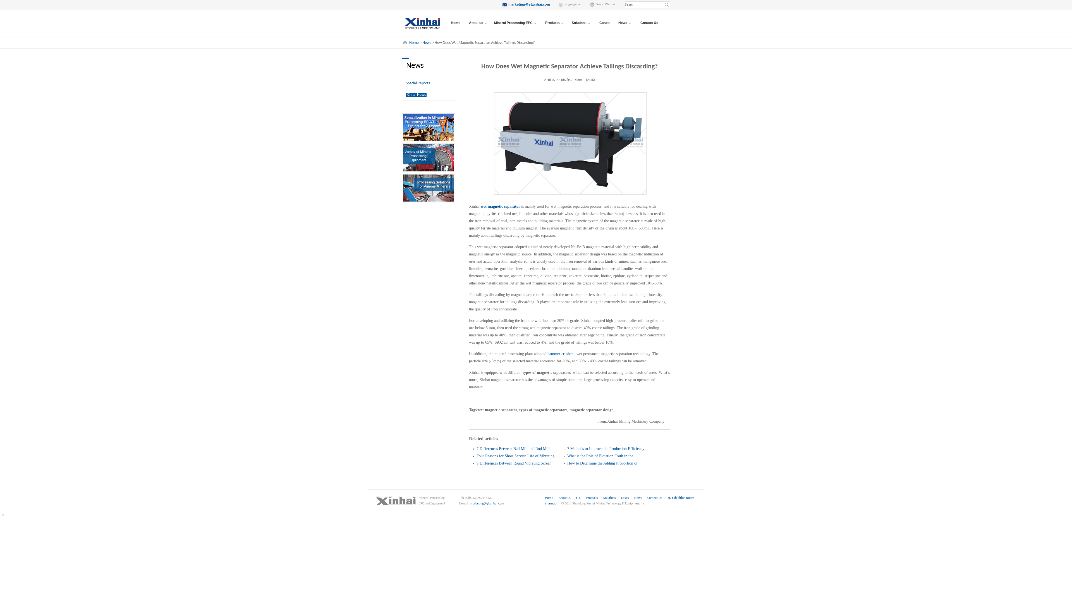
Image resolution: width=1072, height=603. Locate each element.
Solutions (610, 498)
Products (592, 498)
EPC (579, 498)
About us (565, 498)
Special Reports (418, 83)
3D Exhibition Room (680, 498)
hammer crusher (560, 354)
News (426, 43)
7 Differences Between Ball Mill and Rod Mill (513, 449)
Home (455, 23)
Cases (604, 23)
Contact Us (649, 23)
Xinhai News (416, 95)
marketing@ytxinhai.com (487, 503)
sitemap (550, 503)
